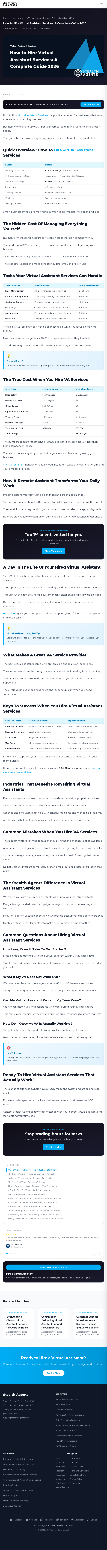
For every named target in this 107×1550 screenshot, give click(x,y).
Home (6, 18)
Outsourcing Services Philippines (18, 1490)
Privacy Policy (76, 1479)
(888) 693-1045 (10, 1413)
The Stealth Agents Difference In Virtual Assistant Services (34, 1210)
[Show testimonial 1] (6, 1253)
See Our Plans (53, 1373)
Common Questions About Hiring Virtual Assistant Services (35, 1214)
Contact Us (75, 1483)
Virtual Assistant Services (33, 115)
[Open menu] (101, 4)
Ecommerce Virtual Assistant (69, 1436)
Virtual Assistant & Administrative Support (22, 1480)
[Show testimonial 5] (13, 1253)
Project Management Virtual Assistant (73, 1425)
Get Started (52, 1147)
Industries (60, 1479)
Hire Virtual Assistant (73, 150)
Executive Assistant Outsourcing (18, 1459)
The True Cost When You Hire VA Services (27, 1182)
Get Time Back (90, 104)
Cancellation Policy (78, 1475)
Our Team (60, 1483)
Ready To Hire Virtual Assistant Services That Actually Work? (35, 1218)
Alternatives (61, 1467)
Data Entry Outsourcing (14, 1469)
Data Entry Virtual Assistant (68, 1420)
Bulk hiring (10, 613)
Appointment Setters (65, 1430)
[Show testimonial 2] (8, 1253)
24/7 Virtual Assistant (12, 1506)
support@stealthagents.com (16, 1418)
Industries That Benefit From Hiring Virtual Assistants (32, 1202)
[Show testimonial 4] (12, 1253)
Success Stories (77, 1467)
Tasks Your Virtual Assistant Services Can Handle (30, 1178)
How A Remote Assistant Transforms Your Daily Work (32, 1186)
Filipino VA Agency (11, 1495)
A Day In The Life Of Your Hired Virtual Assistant (30, 1190)
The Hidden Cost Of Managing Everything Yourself (31, 1174)
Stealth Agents (15, 1394)
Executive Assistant (64, 1410)
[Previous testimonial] (95, 1254)
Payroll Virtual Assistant (66, 1441)
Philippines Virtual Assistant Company (20, 1475)
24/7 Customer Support (66, 1446)
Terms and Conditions (79, 1471)
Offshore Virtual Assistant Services (18, 1464)
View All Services (63, 1404)
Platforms (60, 1462)
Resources (60, 1475)
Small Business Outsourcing (16, 1501)
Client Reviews (62, 1487)
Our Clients (75, 1462)
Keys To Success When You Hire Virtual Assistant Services (34, 1198)
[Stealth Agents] (10, 4)
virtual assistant (15, 464)
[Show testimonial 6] (15, 1253)
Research (60, 1471)
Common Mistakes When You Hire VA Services (29, 1206)
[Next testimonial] (99, 1254)
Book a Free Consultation (52, 1267)
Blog (13, 18)
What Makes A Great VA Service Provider (27, 1194)
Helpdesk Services (11, 1485)
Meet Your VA (52, 551)
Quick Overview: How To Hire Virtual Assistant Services (34, 1170)
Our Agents (75, 1458)
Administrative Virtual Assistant (70, 1415)
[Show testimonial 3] (10, 1253)
